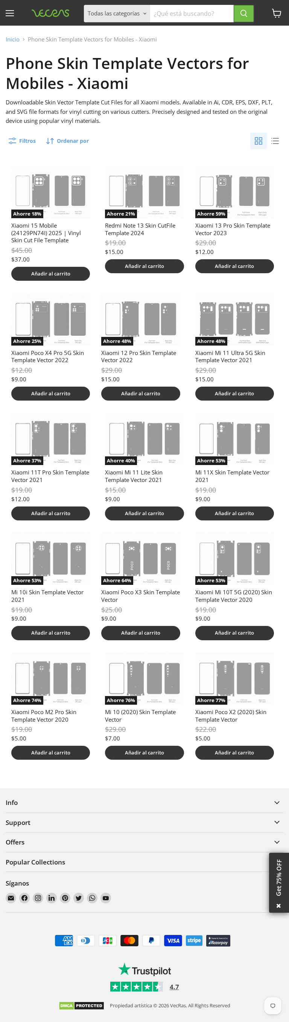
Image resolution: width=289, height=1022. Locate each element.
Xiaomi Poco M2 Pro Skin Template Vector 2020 (43, 715)
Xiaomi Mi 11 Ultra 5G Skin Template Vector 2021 (230, 356)
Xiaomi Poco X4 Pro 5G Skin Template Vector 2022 (47, 356)
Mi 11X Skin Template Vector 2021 (232, 475)
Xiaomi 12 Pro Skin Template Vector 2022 (138, 356)
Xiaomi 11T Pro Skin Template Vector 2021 (50, 475)
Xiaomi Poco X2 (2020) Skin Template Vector (230, 715)
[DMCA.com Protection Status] (81, 1006)
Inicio (13, 39)
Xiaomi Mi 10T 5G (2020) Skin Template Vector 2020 (233, 595)
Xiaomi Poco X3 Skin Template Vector (140, 595)
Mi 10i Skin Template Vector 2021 (47, 595)
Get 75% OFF (278, 877)
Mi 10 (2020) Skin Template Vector (140, 715)
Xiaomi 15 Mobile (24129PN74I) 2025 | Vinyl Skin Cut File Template (46, 233)
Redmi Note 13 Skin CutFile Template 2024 (140, 229)
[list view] (275, 141)
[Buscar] (244, 13)
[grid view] (258, 141)
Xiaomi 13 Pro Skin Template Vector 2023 (232, 229)
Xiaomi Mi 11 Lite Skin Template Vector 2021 (134, 475)
